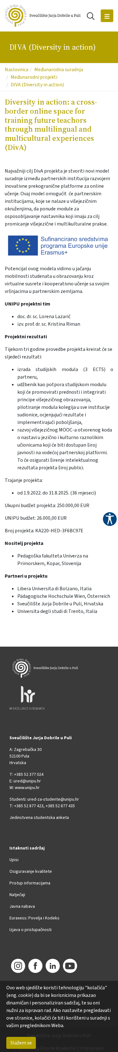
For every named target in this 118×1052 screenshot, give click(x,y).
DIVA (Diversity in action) (37, 84)
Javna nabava (22, 906)
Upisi (14, 860)
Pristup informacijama (29, 883)
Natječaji (17, 895)
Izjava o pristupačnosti (30, 930)
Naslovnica (16, 69)
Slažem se (21, 1042)
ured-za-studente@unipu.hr (53, 799)
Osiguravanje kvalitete (30, 871)
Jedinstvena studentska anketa (39, 818)
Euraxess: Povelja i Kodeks (34, 918)
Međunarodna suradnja (58, 69)
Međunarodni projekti (34, 77)
